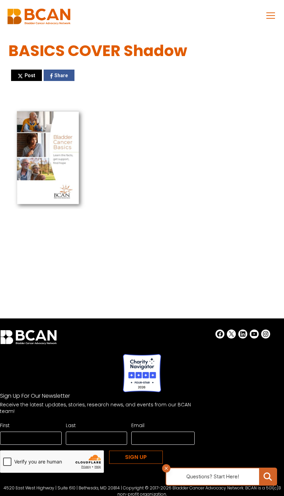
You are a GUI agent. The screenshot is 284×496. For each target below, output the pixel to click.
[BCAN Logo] (28, 339)
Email (137, 425)
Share (61, 75)
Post (30, 75)
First (5, 425)
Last (71, 425)
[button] (271, 15)
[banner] (39, 18)
